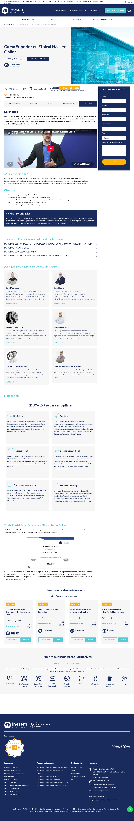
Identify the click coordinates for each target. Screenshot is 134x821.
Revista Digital (76, 768)
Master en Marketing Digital (48, 1)
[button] (129, 10)
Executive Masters (11, 768)
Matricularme (37, 58)
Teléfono (105, 114)
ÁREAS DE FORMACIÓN (102, 19)
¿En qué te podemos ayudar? (112, 142)
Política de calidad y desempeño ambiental (45, 811)
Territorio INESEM (78, 776)
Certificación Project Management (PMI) (89, 1)
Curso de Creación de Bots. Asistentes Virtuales (81, 610)
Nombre (105, 96)
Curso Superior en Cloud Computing (48, 610)
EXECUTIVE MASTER (30, 19)
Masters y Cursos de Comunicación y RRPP (52, 768)
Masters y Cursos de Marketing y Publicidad (53, 782)
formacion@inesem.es (101, 791)
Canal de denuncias (84, 809)
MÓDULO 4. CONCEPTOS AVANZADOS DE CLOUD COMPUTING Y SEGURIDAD (38, 256)
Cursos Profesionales (11, 788)
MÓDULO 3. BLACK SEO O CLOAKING (20, 252)
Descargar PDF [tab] (12, 58)
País (104, 133)
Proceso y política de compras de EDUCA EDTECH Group (83, 811)
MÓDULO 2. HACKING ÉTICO (16, 248)
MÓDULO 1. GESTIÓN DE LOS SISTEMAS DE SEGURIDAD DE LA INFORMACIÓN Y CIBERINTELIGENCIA (48, 244)
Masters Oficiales (10, 779)
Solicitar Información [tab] (115, 10)
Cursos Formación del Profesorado (16, 785)
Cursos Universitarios (12, 794)
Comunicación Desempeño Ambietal (106, 809)
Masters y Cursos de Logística (48, 776)
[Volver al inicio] (13, 10)
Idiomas (81, 684)
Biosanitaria (9, 683)
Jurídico (124, 684)
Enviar (114, 162)
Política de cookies (69, 809)
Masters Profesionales (12, 771)
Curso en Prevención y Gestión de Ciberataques (113, 610)
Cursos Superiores (10, 791)
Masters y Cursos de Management (49, 779)
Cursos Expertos (10, 782)
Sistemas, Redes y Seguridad (18, 25)
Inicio (6, 25)
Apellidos (105, 105)
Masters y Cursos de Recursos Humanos (51, 785)
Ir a (10, 304)
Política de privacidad (30, 809)
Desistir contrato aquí (96, 796)
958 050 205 (104, 780)
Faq (72, 779)
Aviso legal (17, 809)
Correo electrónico (108, 124)
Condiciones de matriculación (50, 809)
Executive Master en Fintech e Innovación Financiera (20, 1)
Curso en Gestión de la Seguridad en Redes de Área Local (18, 612)
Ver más (26, 640)
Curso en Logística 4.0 (67, 1)
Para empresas (7, 3)
